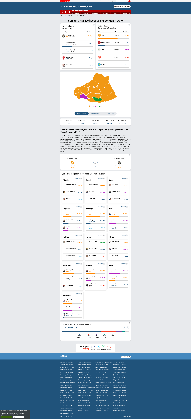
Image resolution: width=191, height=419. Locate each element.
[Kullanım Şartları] (126, 416)
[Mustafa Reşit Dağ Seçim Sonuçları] (63, 50)
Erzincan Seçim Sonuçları (84, 380)
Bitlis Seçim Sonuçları (83, 372)
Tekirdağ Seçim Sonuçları (67, 408)
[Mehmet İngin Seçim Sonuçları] (87, 256)
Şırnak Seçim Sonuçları (119, 405)
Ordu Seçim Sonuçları (101, 400)
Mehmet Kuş (92, 213)
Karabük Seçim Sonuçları (102, 387)
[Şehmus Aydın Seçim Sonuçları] (87, 270)
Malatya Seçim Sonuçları (102, 395)
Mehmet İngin (92, 255)
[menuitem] (108, 97)
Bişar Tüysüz (114, 248)
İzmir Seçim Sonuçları (66, 387)
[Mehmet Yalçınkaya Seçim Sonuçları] (64, 185)
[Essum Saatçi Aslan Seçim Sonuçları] (64, 278)
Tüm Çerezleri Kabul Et (6, 417)
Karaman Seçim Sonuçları (120, 387)
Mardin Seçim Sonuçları (66, 398)
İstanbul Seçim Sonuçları (119, 385)
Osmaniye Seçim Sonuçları (120, 400)
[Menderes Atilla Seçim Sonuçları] (64, 221)
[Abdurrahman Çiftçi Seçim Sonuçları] (110, 221)
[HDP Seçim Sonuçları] (99, 51)
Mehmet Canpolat (119, 166)
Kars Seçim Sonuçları (66, 390)
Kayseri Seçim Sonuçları (102, 390)
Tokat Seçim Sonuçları (84, 408)
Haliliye (95, 163)
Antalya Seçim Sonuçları (119, 364)
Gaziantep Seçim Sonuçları (67, 382)
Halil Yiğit (91, 220)
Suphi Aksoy (114, 184)
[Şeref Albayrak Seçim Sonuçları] (110, 214)
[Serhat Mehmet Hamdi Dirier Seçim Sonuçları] (87, 199)
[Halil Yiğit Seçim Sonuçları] (87, 221)
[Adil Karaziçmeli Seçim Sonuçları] (110, 199)
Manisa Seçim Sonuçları (119, 395)
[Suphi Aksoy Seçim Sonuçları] (110, 185)
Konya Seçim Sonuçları (66, 395)
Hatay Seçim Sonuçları (66, 385)
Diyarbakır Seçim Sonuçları (85, 377)
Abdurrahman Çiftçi (116, 220)
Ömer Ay (68, 198)
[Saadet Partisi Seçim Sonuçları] (99, 43)
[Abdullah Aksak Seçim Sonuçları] (64, 214)
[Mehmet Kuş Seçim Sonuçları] (87, 214)
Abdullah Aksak (70, 213)
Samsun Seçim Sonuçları (102, 403)
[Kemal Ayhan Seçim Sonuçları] (110, 227)
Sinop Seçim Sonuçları (66, 405)
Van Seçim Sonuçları (83, 410)
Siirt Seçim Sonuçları (118, 403)
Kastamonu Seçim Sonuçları (85, 390)
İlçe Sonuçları (95, 13)
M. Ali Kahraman (70, 227)
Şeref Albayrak (115, 213)
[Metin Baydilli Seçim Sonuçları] (64, 270)
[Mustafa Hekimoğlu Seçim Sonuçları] (63, 43)
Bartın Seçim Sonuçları (66, 369)
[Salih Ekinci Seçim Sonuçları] (64, 300)
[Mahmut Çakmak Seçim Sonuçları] (110, 192)
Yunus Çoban (69, 285)
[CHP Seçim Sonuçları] (99, 58)
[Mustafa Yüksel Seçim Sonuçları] (110, 277)
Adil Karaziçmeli (115, 198)
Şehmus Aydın (92, 269)
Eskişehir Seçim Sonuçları (120, 380)
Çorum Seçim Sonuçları (119, 375)
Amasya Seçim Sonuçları (84, 364)
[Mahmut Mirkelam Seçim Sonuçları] (87, 185)
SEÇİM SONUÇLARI (110, 1)
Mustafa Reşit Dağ (70, 255)
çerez (25, 410)
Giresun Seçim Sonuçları (84, 382)
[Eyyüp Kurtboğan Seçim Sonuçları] (63, 58)
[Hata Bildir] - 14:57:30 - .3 (67, 416)
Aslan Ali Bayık (115, 241)
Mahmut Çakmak (115, 191)
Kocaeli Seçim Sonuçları (119, 392)
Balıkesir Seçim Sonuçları (119, 367)
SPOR (104, 1)
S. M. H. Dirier (92, 198)
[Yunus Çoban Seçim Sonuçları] (64, 286)
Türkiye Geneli (75, 13)
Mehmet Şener (115, 283)
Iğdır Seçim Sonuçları (83, 385)
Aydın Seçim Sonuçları (101, 367)
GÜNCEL (88, 1)
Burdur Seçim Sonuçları (119, 372)
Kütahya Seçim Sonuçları (84, 395)
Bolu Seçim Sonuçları (101, 372)
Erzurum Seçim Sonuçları (102, 380)
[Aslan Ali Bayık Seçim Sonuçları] (110, 242)
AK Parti (103, 35)
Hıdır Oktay (68, 306)
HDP (102, 50)
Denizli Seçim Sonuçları (66, 377)
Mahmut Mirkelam (93, 184)
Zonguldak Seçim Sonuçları (67, 413)
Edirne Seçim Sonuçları (119, 377)
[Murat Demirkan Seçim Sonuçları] (87, 227)
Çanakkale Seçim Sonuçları (85, 375)
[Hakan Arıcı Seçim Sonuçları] (87, 192)
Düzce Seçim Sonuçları (102, 377)
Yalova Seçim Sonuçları (102, 410)
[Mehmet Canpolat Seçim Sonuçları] (63, 36)
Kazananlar (105, 13)
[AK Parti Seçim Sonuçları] (99, 36)
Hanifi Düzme (114, 255)
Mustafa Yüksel (115, 277)
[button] (128, 327)
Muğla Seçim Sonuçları (102, 398)
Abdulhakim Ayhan (70, 191)
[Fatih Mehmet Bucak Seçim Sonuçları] (87, 285)
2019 (65, 12)
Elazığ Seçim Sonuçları (66, 380)
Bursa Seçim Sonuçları (66, 375)
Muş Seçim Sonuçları (118, 398)
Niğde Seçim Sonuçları (84, 400)
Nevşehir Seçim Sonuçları (67, 400)
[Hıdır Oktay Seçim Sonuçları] (64, 307)
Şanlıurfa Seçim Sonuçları (102, 405)
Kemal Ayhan (114, 227)
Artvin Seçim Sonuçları (84, 367)
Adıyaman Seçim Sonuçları (85, 362)
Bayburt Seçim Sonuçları (102, 369)
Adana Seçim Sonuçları (66, 362)
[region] (15, 414)
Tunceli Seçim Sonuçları (119, 408)
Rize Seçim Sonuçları (66, 403)
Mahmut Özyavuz (93, 241)
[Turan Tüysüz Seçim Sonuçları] (87, 277)
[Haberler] (65, 2)
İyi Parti (103, 64)
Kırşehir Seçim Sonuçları (84, 392)
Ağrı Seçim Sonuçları (118, 362)
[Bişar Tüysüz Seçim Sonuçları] (110, 249)
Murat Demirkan (93, 227)
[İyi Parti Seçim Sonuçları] (99, 65)
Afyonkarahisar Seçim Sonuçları (104, 362)
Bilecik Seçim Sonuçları (119, 369)
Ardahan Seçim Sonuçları (67, 367)
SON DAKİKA (82, 1)
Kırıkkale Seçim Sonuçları (120, 390)
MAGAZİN (99, 1)
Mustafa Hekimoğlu (71, 248)
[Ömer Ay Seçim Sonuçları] (64, 199)
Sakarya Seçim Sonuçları (84, 403)
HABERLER (75, 1)
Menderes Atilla (70, 220)
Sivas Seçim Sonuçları (84, 405)
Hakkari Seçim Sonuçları (119, 382)
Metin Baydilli (69, 269)
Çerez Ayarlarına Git (18, 417)
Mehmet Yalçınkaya (71, 184)
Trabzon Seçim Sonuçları (102, 408)
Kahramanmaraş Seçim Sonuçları (86, 387)
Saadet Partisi (105, 42)
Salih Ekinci (69, 299)
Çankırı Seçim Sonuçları (102, 375)
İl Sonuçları (85, 13)
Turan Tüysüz (92, 277)
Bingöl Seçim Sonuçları (66, 372)
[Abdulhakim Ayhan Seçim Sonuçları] (64, 192)
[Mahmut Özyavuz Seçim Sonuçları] (87, 242)
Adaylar (116, 13)
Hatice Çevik (114, 269)
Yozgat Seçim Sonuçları (119, 410)
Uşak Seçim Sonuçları (66, 410)
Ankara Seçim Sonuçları (102, 364)
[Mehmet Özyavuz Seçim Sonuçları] (87, 249)
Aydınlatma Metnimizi (6, 414)
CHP (102, 57)
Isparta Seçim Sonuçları (102, 385)
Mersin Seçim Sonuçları (84, 398)
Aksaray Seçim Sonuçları (66, 364)
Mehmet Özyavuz (93, 248)
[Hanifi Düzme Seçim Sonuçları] (110, 256)
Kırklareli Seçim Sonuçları (67, 392)
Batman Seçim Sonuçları (84, 369)
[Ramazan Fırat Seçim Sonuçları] (63, 65)
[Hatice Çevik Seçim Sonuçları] (110, 270)
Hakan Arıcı (91, 191)
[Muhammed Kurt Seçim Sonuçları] (64, 314)
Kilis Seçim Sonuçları (101, 392)
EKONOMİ (94, 1)
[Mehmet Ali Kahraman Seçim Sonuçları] (64, 227)
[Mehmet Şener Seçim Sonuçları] (110, 284)
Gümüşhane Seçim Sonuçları (103, 382)
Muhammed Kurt (70, 313)
